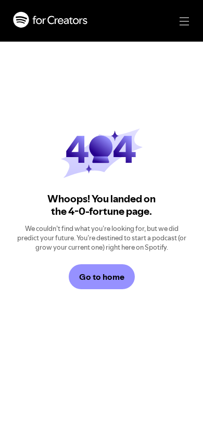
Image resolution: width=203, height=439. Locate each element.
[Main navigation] (184, 21)
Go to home (101, 276)
